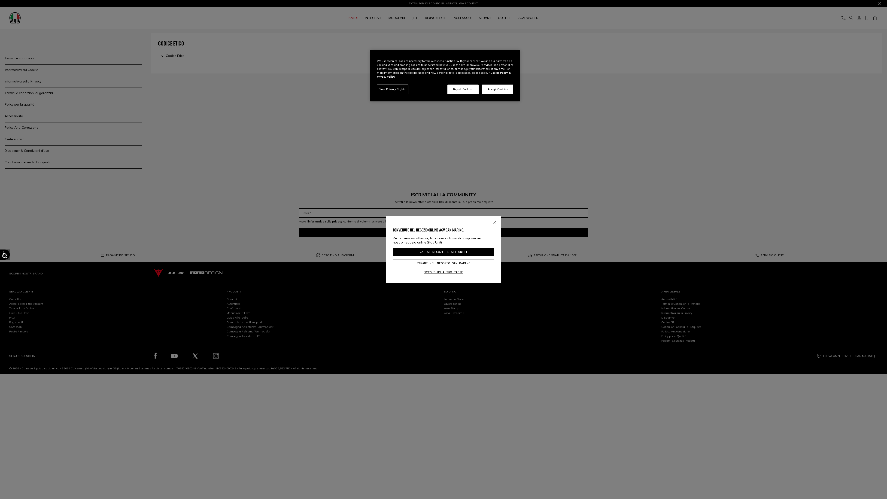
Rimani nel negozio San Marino (443, 263)
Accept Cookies (498, 89)
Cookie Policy (499, 72)
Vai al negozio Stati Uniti (443, 252)
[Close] (495, 221)
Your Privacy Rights (393, 89)
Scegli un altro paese (443, 272)
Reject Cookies (463, 89)
